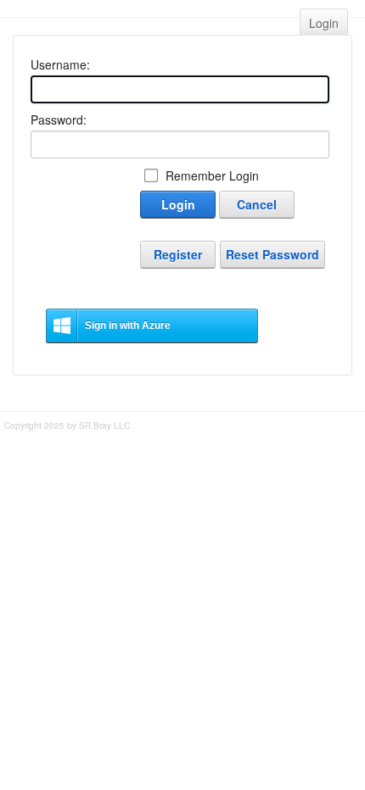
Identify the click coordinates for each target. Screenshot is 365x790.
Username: (60, 64)
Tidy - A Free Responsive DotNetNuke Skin (182, 448)
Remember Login (212, 175)
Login (324, 22)
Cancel (257, 204)
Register (178, 254)
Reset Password (272, 254)
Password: (59, 119)
